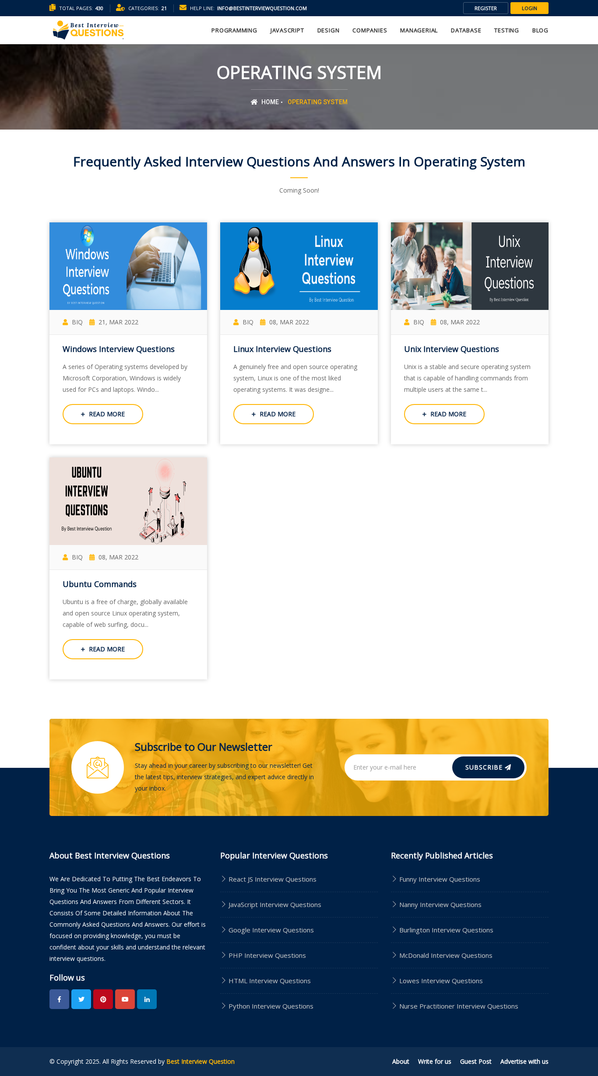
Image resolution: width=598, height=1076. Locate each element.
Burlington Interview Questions (446, 929)
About (400, 1061)
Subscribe (485, 767)
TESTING (506, 30)
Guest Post (476, 1061)
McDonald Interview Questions (445, 955)
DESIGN (328, 30)
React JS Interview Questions (272, 879)
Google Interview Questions (270, 929)
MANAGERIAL (419, 30)
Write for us (434, 1061)
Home (269, 101)
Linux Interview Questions (282, 349)
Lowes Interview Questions (441, 980)
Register (486, 8)
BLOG (540, 30)
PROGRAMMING (234, 30)
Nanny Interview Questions (440, 904)
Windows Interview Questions (119, 349)
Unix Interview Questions (451, 349)
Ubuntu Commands (100, 584)
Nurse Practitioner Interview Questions (458, 1006)
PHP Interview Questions (266, 955)
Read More (106, 414)
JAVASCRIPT (287, 30)
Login (529, 8)
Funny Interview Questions (439, 879)
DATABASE (466, 30)
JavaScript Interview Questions (274, 904)
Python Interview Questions (270, 1006)
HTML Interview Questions (269, 980)
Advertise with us (524, 1061)
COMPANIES (369, 30)
